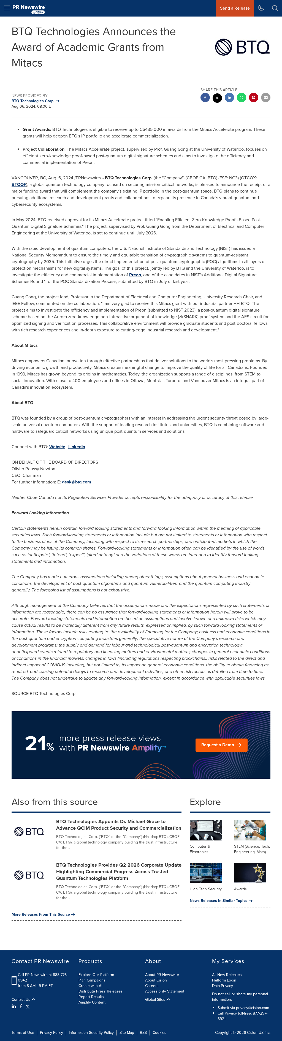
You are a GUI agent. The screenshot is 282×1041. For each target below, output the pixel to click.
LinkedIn (76, 447)
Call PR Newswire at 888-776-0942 (43, 977)
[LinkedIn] (14, 1006)
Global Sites (155, 999)
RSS (143, 1032)
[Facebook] (20, 1006)
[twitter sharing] (217, 98)
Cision (252, 1032)
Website (57, 447)
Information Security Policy (91, 1032)
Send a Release (235, 8)
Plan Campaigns (91, 980)
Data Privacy (222, 986)
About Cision (156, 980)
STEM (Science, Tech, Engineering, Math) (252, 849)
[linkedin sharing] (229, 98)
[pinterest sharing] (253, 98)
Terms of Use (23, 1032)
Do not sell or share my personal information (240, 996)
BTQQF (19, 184)
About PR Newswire (162, 975)
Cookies (159, 1032)
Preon (135, 275)
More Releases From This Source (41, 914)
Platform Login (224, 980)
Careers (152, 986)
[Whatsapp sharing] (241, 98)
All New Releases (227, 975)
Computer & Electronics (200, 849)
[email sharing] (265, 98)
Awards (240, 889)
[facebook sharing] (205, 98)
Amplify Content (91, 1002)
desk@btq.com (76, 482)
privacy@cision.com (252, 1008)
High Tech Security (206, 889)
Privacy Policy (51, 1032)
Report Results (91, 997)
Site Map (127, 1032)
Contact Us (21, 999)
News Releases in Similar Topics (218, 901)
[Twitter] (28, 1006)
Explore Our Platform (96, 975)
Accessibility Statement (164, 991)
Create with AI (90, 986)
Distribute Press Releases (100, 991)
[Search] (275, 8)
